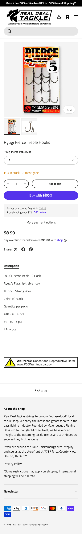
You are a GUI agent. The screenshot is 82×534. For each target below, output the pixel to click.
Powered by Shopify (38, 524)
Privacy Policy (13, 463)
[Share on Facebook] (23, 249)
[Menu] (76, 17)
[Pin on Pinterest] (31, 249)
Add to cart (55, 184)
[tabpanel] (41, 302)
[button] (67, 17)
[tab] (11, 265)
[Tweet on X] (15, 249)
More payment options (41, 222)
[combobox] (41, 31)
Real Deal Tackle (19, 524)
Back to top (41, 390)
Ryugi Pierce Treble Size (17, 152)
